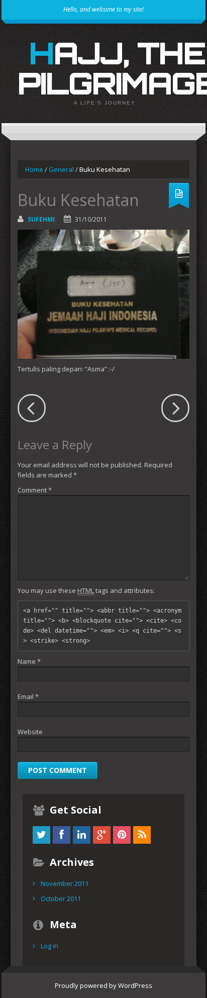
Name (29, 661)
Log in (49, 945)
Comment (35, 489)
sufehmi (41, 219)
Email (28, 696)
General (61, 169)
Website (30, 731)
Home (34, 169)
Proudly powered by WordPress (103, 985)
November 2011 (64, 883)
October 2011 (61, 898)
